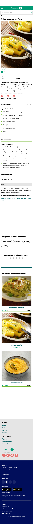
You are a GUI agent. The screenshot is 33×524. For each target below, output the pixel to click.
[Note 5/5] (23, 258)
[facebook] (4, 455)
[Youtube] (10, 482)
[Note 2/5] (13, 258)
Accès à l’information (7, 508)
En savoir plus (5, 496)
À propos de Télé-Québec (9, 467)
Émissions (4, 432)
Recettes (4, 425)
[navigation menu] (2, 8)
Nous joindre (5, 444)
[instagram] (12, 455)
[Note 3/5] (16, 258)
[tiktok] (8, 455)
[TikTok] (14, 482)
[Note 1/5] (10, 258)
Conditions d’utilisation (7, 511)
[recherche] (31, 13)
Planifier (4, 428)
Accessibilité (4, 506)
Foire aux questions (7, 441)
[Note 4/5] (19, 258)
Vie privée (4, 504)
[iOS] (6, 489)
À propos (4, 439)
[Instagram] (6, 482)
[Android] (17, 489)
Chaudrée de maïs (6, 204)
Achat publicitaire (6, 472)
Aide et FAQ (5, 465)
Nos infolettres (5, 474)
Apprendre (4, 430)
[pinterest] (16, 455)
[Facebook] (3, 482)
